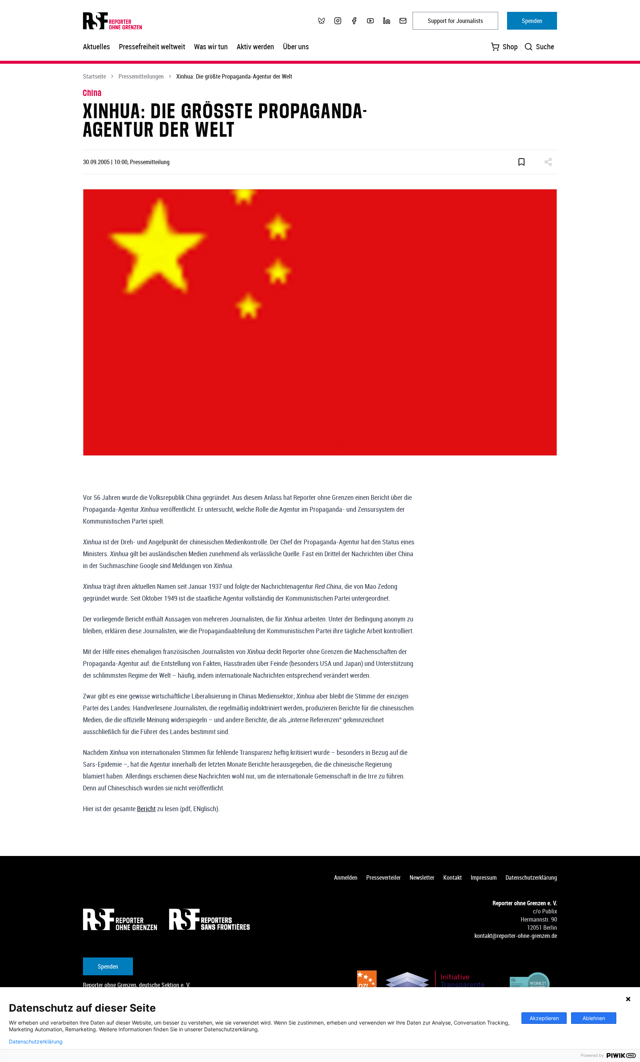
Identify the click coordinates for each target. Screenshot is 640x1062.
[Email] (403, 20)
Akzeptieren (544, 1018)
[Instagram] (337, 20)
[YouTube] (370, 20)
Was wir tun (211, 47)
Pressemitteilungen (141, 76)
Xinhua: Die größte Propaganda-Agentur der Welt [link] (234, 76)
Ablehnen (594, 1018)
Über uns (296, 47)
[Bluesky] (321, 20)
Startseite (94, 76)
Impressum (484, 877)
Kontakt (452, 877)
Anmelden (345, 877)
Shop (510, 47)
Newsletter (422, 877)
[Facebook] (354, 20)
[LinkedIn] (386, 20)
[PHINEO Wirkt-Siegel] (530, 985)
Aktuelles (96, 47)
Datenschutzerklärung (531, 877)
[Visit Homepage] (120, 919)
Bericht (146, 808)
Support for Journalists (455, 21)
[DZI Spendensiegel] (367, 985)
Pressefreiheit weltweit (152, 47)
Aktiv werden (255, 47)
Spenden (532, 21)
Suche (545, 47)
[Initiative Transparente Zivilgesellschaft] (440, 985)
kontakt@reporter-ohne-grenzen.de (515, 936)
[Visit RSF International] (210, 919)
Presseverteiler (383, 877)
